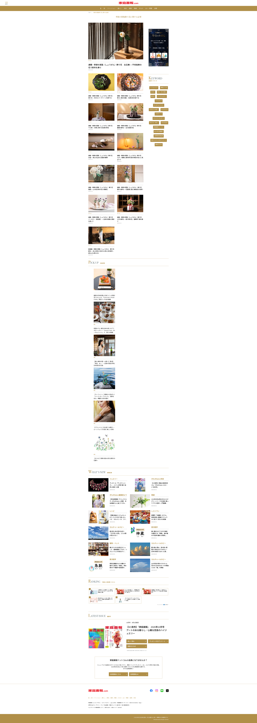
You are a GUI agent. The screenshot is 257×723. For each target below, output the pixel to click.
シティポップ (158, 100)
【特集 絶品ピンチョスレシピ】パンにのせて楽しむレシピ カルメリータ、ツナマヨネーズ (118, 517)
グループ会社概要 (104, 705)
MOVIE (152, 92)
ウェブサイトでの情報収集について (95, 707)
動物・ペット (114, 543)
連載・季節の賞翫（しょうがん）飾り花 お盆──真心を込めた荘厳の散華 (101, 156)
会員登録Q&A (134, 674)
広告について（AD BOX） (116, 707)
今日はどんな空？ (154, 109)
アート (89, 60)
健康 (130, 8)
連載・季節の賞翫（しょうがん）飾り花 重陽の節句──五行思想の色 (130, 126)
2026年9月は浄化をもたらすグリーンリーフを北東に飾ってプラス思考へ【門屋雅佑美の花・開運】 (160, 501)
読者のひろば (158, 144)
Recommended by (160, 604)
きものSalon (164, 122)
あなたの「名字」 (154, 122)
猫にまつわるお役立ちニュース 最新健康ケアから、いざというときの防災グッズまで (118, 550)
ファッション (111, 8)
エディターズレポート (158, 118)
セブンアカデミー (105, 702)
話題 (155, 8)
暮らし (120, 8)
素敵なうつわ (164, 87)
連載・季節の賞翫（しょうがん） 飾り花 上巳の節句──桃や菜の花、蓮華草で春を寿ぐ (130, 219)
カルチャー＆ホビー (117, 527)
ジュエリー (114, 479)
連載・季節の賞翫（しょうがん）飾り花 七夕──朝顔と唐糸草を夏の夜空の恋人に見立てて (130, 157)
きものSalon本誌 (157, 479)
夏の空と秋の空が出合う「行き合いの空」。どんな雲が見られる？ (118, 533)
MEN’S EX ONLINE (134, 702)
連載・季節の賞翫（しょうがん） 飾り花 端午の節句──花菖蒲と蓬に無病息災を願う (130, 188)
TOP (89, 12)
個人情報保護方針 (125, 705)
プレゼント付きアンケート (157, 641)
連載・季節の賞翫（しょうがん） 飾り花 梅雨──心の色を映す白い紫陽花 (101, 188)
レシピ (112, 511)
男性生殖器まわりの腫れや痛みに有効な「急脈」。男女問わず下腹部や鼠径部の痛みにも (118, 566)
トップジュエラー (162, 96)
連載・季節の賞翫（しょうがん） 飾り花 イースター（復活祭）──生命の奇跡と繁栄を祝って (101, 219)
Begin (140, 702)
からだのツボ (164, 109)
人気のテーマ (158, 113)
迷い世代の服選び (158, 131)
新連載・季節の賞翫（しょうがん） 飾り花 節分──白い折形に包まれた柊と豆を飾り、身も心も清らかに (101, 251)
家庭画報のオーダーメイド (122, 702)
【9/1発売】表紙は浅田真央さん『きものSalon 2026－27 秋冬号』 (159, 485)
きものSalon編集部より (118, 495)
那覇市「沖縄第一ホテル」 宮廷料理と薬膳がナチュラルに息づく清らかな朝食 (159, 517)
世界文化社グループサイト (94, 705)
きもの (141, 8)
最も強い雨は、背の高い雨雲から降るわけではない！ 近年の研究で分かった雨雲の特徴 (159, 550)
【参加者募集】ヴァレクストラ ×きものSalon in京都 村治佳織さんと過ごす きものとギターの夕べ (118, 501)
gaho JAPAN (113, 702)
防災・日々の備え (162, 92)
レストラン (155, 511)
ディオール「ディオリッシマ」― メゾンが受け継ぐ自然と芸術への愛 (118, 485)
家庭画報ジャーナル (158, 127)
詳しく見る (131, 641)
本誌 (135, 697)
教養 (135, 8)
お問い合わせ (107, 707)
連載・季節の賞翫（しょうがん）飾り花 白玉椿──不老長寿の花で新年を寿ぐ (115, 66)
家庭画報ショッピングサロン (94, 702)
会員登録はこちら (115, 674)
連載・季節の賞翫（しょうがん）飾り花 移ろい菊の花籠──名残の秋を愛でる (130, 97)
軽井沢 (152, 96)
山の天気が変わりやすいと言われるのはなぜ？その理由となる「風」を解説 (160, 565)
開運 (153, 495)
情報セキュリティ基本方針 (115, 705)
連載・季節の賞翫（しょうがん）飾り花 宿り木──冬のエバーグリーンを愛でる (101, 97)
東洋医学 (154, 527)
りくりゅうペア (154, 87)
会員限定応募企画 (158, 135)
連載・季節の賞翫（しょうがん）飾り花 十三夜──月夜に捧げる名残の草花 (101, 126)
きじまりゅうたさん (158, 105)
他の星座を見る (158, 62)
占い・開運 (148, 8)
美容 (125, 8)
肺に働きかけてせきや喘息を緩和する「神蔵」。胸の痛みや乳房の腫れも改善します (159, 533)
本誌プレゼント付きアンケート (158, 140)
